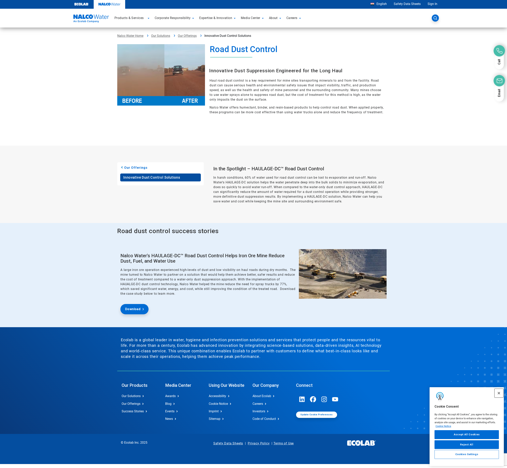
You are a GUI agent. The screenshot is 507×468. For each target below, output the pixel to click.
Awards (170, 396)
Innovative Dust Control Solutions (151, 177)
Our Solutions (160, 36)
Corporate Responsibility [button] (173, 18)
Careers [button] (291, 18)
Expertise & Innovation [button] (215, 18)
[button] (149, 18)
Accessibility (217, 396)
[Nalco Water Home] (90, 19)
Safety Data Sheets (407, 4)
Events (169, 411)
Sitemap (214, 419)
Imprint (214, 411)
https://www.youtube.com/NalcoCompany (335, 399)
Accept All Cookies (467, 434)
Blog (168, 404)
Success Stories (133, 411)
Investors (259, 411)
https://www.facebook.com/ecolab (313, 399)
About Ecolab (262, 396)
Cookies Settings (466, 454)
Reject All (466, 444)
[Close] (499, 393)
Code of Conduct (264, 419)
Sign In (432, 4)
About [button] (273, 18)
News (169, 419)
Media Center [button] (250, 18)
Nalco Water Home (130, 36)
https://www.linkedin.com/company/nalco (302, 399)
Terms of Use (284, 443)
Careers (258, 404)
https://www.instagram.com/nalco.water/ (324, 399)
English (381, 4)
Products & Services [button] (129, 18)
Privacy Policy (259, 443)
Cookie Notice (443, 426)
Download (132, 309)
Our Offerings (187, 36)
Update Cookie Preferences (316, 414)
